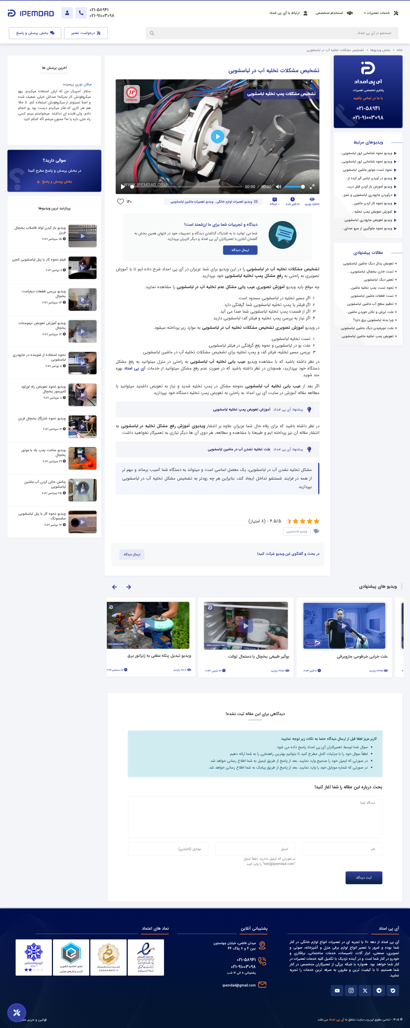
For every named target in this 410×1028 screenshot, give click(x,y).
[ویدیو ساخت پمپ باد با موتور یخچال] (83, 458)
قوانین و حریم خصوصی (30, 1019)
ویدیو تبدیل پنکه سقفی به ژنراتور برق (168, 656)
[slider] (186, 186)
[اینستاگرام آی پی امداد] (351, 990)
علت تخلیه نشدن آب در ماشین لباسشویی (239, 449)
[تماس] (81, 12)
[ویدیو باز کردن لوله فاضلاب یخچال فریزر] (83, 236)
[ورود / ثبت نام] (67, 12)
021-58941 (368, 108)
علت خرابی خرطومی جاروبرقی (371, 657)
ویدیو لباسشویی (296, 531)
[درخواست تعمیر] (16, 1012)
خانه (399, 50)
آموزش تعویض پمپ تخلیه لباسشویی (241, 409)
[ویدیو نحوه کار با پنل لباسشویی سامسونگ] (83, 522)
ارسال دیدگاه (240, 250)
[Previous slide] (114, 586)
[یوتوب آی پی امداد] (337, 990)
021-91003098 (368, 117)
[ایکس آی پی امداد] (365, 990)
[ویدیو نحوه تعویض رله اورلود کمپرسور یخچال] (83, 395)
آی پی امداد (134, 368)
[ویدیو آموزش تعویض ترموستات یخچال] (83, 331)
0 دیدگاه (274, 204)
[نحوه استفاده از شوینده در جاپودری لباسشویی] (83, 363)
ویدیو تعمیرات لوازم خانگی (234, 201)
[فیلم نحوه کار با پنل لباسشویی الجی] (83, 268)
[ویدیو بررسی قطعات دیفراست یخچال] (83, 299)
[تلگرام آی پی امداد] (379, 990)
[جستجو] (152, 33)
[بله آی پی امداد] (393, 990)
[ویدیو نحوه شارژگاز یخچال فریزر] (83, 426)
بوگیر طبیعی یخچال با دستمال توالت (267, 657)
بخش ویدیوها (380, 50)
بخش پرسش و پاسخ (32, 33)
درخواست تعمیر (83, 33)
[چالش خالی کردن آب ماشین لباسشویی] (83, 490)
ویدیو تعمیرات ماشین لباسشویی (191, 201)
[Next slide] (128, 586)
